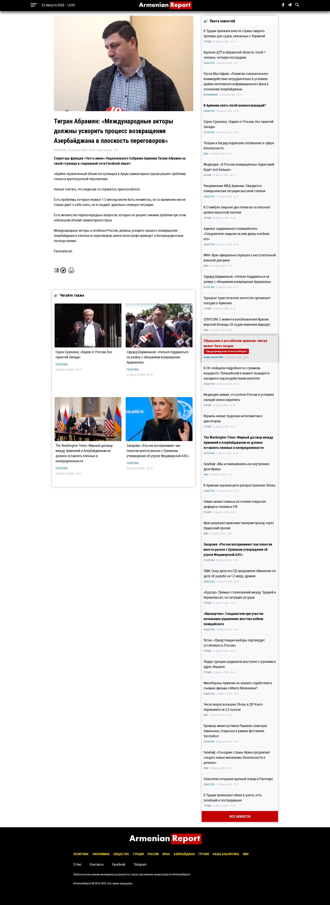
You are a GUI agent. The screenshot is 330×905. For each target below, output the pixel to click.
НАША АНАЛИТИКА (213, 357)
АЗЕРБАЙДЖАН (211, 94)
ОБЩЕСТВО (209, 63)
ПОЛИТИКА (62, 364)
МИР (206, 715)
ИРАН (206, 153)
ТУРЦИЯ (207, 41)
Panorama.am (63, 251)
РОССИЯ (207, 175)
